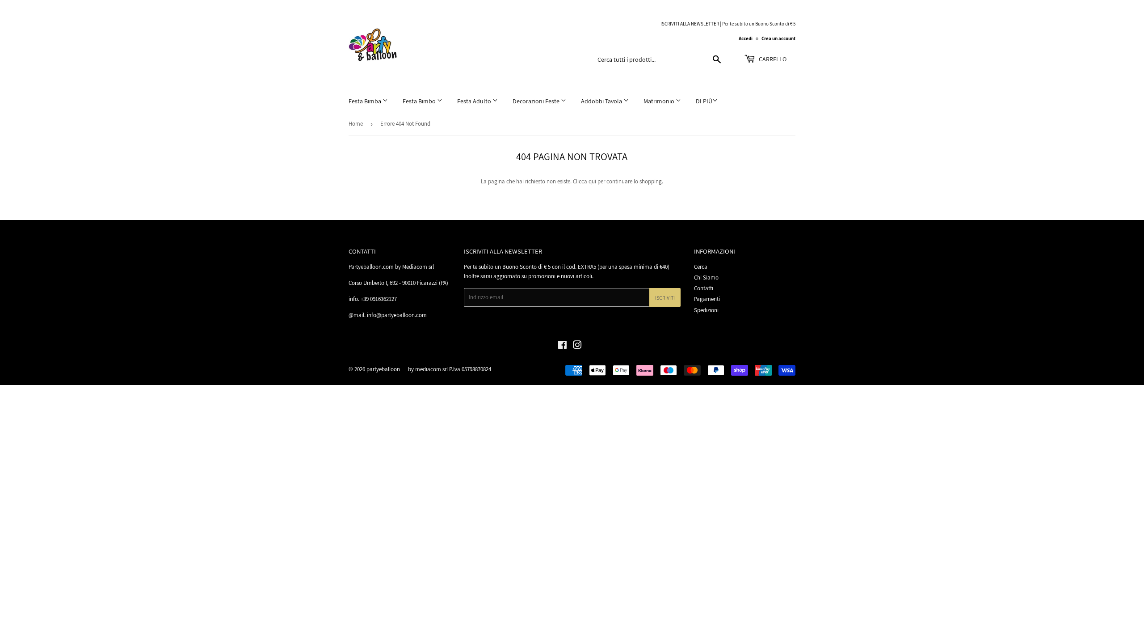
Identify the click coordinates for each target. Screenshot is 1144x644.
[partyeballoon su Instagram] (577, 346)
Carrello (771, 59)
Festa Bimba (366, 101)
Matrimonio (660, 101)
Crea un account (778, 38)
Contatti (703, 288)
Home (356, 123)
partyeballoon (383, 369)
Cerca (700, 267)
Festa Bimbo (420, 101)
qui (592, 181)
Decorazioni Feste (537, 101)
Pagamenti (707, 299)
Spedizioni (706, 310)
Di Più (704, 101)
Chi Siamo (706, 277)
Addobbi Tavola (602, 101)
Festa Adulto (474, 101)
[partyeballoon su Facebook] (562, 346)
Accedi (746, 38)
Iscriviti (665, 297)
